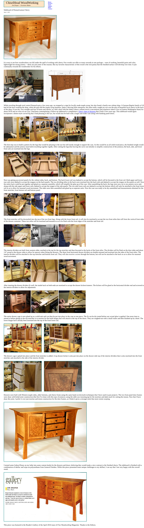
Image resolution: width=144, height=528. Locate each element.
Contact (50, 8)
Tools (49, 4)
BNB (49, 7)
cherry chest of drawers (87, 111)
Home (49, 2)
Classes (50, 6)
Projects (50, 3)
